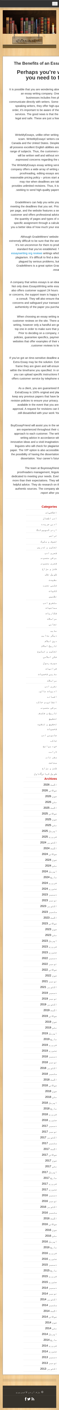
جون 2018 (51, 1091)
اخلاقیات (51, 512)
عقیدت (53, 579)
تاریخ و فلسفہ (47, 713)
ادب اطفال (50, 518)
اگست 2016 (50, 1218)
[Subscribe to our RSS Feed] (32, 1398)
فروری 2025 (49, 836)
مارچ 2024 (50, 877)
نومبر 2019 (49, 998)
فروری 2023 (49, 946)
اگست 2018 (50, 1079)
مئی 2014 (51, 1328)
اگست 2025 (50, 807)
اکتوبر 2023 (48, 906)
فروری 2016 (49, 1253)
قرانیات (51, 668)
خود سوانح (50, 746)
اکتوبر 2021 (48, 987)
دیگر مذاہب (49, 635)
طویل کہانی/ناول (45, 773)
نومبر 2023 (49, 900)
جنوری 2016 (49, 1258)
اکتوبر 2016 (48, 1206)
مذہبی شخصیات (47, 674)
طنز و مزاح (49, 568)
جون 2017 (51, 1160)
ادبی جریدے (49, 524)
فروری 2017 (49, 1183)
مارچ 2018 (50, 1108)
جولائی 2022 (49, 969)
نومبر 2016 (49, 1200)
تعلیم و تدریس (47, 547)
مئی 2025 (51, 825)
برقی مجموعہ (48, 557)
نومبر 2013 (49, 1362)
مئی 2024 (51, 865)
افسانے (52, 696)
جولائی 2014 (49, 1316)
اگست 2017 (50, 1148)
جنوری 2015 (49, 1281)
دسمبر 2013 (49, 1357)
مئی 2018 (51, 1096)
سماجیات (51, 607)
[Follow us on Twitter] (29, 1398)
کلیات (53, 590)
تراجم (53, 535)
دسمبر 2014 (49, 1287)
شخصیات (52, 728)
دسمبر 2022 (49, 958)
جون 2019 (51, 1021)
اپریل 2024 (49, 871)
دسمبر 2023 (49, 894)
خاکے (53, 740)
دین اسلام (51, 640)
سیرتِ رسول (50, 663)
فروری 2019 (49, 1044)
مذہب (53, 630)
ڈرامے (53, 751)
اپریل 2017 (49, 1172)
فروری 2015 (49, 1276)
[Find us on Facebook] (25, 1398)
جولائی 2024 (49, 854)
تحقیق (53, 718)
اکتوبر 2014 (48, 1299)
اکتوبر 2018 (48, 1067)
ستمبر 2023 (49, 911)
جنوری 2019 (49, 1050)
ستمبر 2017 (49, 1143)
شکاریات (51, 613)
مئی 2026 (51, 801)
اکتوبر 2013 (48, 1368)
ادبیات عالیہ (47, 691)
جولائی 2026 (49, 790)
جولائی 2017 (49, 1154)
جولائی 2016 (49, 1224)
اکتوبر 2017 (48, 1137)
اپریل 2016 (49, 1241)
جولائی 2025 (49, 813)
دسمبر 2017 (49, 1125)
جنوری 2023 (49, 952)
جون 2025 (51, 819)
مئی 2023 (51, 934)
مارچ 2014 (50, 1339)
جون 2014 (51, 1322)
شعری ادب (51, 552)
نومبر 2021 (49, 981)
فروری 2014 (49, 1345)
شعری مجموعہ (48, 563)
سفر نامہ (51, 757)
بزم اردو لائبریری (28, 1391)
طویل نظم (51, 574)
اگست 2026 (50, 784)
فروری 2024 (49, 882)
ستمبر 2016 (49, 1212)
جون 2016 (51, 1229)
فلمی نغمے (50, 585)
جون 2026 (51, 796)
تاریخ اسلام (49, 645)
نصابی (53, 624)
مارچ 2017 (50, 1177)
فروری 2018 (49, 1114)
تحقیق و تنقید (47, 724)
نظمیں (53, 596)
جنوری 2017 (49, 1189)
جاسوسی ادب (49, 735)
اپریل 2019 (49, 1033)
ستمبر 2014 (49, 1305)
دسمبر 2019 (49, 992)
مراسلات (52, 618)
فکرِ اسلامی (50, 656)
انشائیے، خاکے (46, 702)
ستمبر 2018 (49, 1073)
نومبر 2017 (49, 1131)
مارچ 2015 (50, 1270)
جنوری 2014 (49, 1351)
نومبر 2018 (49, 1062)
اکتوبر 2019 (48, 1004)
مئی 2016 (51, 1235)
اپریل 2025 (49, 830)
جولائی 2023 (49, 923)
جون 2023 (51, 929)
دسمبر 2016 (49, 1195)
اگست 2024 (50, 848)
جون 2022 (51, 975)
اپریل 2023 (49, 940)
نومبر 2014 (49, 1293)
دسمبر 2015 (49, 1264)
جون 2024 (51, 859)
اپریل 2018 (49, 1102)
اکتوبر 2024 (48, 842)
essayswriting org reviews (26, 253)
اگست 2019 (50, 1010)
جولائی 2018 (49, 1085)
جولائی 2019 (49, 1015)
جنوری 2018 (49, 1120)
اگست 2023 (50, 917)
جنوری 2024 (49, 888)
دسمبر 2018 (49, 1056)
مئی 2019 (51, 1027)
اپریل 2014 (49, 1334)
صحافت (53, 762)
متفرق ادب (50, 602)
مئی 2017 (51, 1166)
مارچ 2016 (50, 1247)
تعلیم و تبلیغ (47, 651)
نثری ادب (51, 686)
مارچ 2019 (50, 1039)
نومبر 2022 (49, 963)
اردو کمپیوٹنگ (46, 529)
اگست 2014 (50, 1310)
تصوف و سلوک (48, 541)
